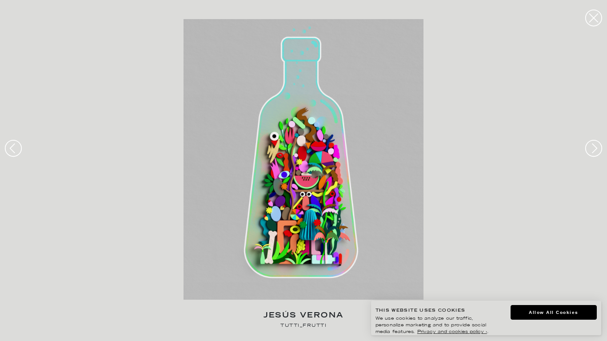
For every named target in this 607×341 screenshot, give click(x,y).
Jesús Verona (304, 316)
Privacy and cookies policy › (452, 332)
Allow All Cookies (554, 312)
